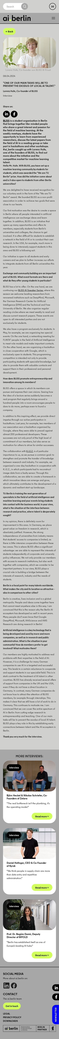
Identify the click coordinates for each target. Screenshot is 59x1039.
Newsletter (55, 1015)
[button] (6, 114)
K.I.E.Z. (29, 451)
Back (10, 31)
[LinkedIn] (6, 985)
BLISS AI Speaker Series (30, 290)
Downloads (10, 1021)
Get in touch (12, 1006)
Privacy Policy (12, 1017)
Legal (6, 1013)
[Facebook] (13, 985)
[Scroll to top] (52, 1032)
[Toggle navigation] (53, 18)
